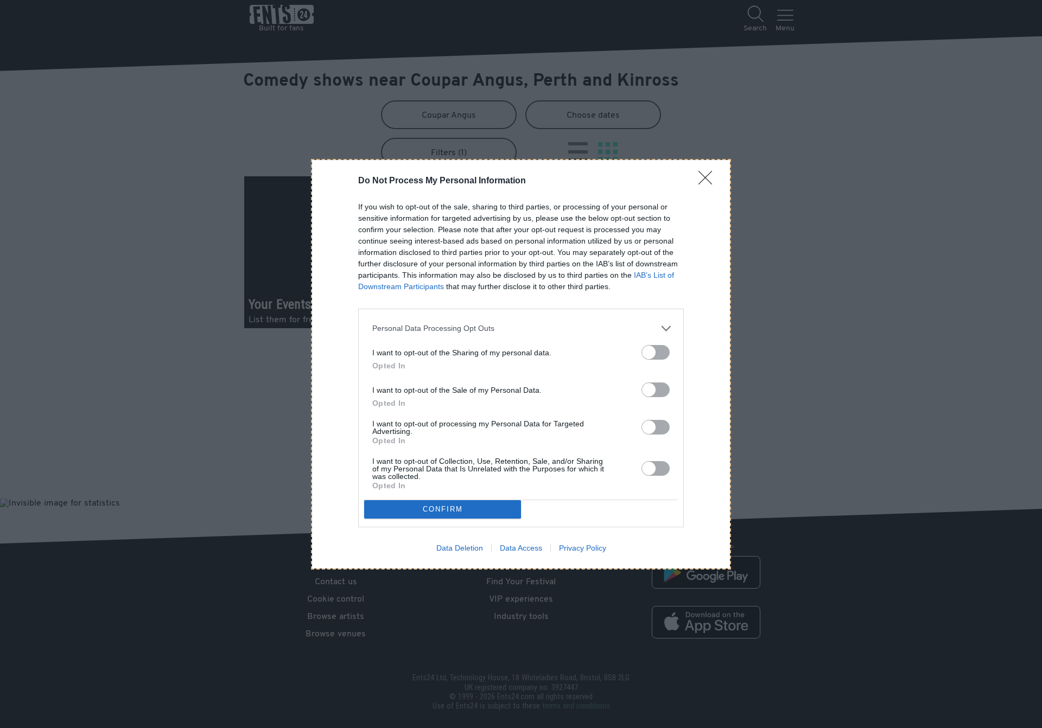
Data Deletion (459, 548)
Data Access (521, 548)
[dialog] (521, 364)
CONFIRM (443, 509)
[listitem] (521, 328)
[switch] (655, 352)
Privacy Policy (582, 548)
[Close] (708, 181)
